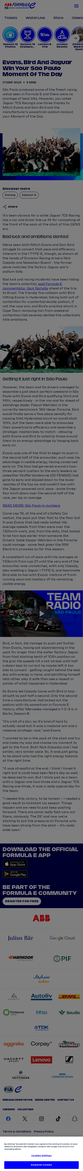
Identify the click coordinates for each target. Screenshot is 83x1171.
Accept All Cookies (41, 1165)
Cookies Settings (41, 1155)
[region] (41, 1154)
